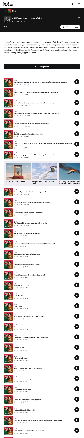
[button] (71, 4)
